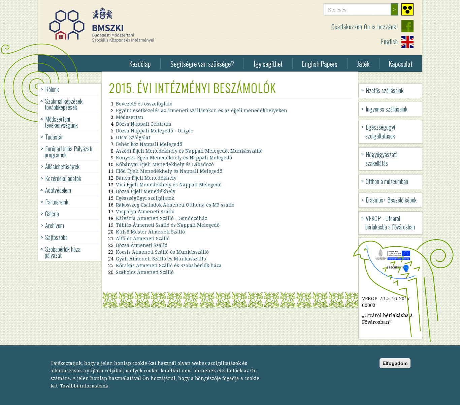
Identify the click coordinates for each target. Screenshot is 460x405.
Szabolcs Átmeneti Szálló (145, 272)
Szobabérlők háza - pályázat (64, 252)
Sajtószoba (56, 237)
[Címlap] (104, 24)
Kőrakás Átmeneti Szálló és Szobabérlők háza (169, 265)
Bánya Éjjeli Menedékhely (146, 178)
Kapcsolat (401, 63)
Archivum (54, 225)
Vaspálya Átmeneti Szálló (145, 211)
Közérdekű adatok (63, 178)
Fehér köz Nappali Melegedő (149, 144)
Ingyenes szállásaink (386, 108)
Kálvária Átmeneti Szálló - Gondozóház (161, 218)
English (389, 41)
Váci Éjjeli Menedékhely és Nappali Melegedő (169, 184)
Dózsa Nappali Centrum (143, 124)
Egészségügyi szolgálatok (145, 198)
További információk (84, 385)
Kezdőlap (140, 63)
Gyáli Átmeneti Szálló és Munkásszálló (161, 258)
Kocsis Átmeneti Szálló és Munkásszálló (162, 252)
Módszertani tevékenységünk (61, 122)
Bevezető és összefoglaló (144, 103)
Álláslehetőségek (62, 166)
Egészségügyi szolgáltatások (380, 131)
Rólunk (52, 89)
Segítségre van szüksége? (202, 63)
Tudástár (54, 136)
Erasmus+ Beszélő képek (391, 199)
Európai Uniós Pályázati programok (68, 151)
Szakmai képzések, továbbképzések (64, 104)
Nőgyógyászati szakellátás (381, 158)
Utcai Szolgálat (133, 137)
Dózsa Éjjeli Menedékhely (145, 191)
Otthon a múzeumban (387, 181)
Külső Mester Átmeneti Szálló (150, 231)
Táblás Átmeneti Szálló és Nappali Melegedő (168, 225)
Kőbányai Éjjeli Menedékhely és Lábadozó (165, 164)
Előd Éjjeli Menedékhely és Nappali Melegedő (169, 171)
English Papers (319, 63)
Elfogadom (395, 363)
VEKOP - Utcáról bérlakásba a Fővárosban (390, 222)
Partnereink (56, 201)
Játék (363, 63)
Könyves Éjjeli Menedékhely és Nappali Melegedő (174, 157)
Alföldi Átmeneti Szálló (143, 238)
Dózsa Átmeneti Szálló (141, 245)
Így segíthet (268, 63)
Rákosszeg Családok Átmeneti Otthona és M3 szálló (175, 204)
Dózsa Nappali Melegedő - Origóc (154, 130)
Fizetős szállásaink (384, 90)
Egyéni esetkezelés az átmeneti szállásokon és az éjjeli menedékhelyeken (201, 110)
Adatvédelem (58, 190)
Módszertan (129, 117)
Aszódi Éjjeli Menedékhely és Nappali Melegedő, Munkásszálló (189, 151)
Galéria (52, 213)
